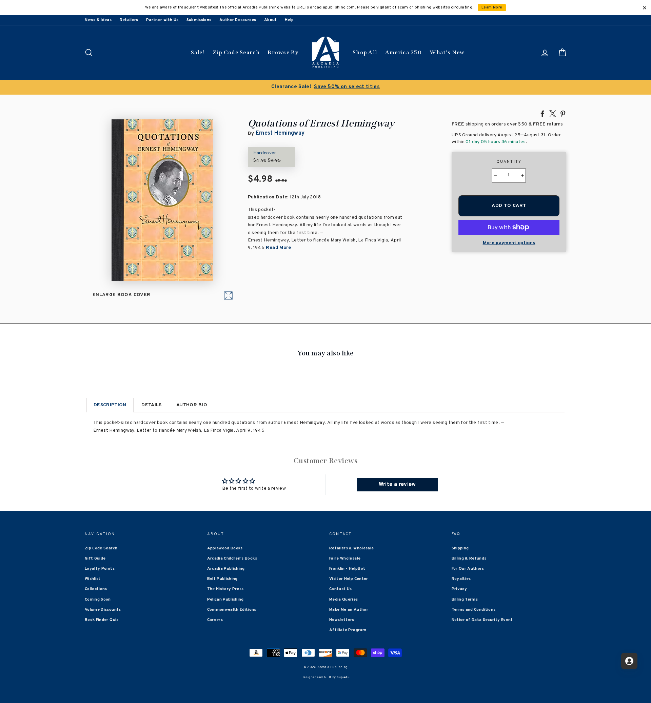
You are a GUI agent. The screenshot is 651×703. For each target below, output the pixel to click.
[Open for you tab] (629, 661)
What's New (447, 52)
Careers (215, 620)
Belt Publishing (222, 579)
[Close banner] (645, 8)
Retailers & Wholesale (351, 548)
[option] (325, 87)
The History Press (225, 589)
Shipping (460, 548)
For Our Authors (468, 568)
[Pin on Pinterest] (562, 113)
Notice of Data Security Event (482, 620)
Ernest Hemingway (280, 133)
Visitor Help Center (348, 579)
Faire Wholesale (344, 558)
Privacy (459, 589)
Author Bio (192, 405)
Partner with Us (162, 20)
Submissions (199, 20)
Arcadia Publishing (226, 568)
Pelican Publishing (225, 599)
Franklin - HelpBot (347, 568)
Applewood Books (225, 548)
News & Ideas (98, 20)
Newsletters (341, 620)
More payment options (509, 243)
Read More (277, 248)
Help (289, 20)
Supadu (343, 677)
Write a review (397, 484)
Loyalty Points (100, 568)
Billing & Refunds (469, 558)
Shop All (365, 52)
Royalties (461, 579)
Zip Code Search (236, 52)
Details (151, 405)
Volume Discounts (103, 609)
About (270, 20)
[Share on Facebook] (542, 113)
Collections (96, 589)
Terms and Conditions (474, 609)
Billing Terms (465, 599)
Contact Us (340, 589)
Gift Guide (95, 558)
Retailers (129, 20)
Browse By (283, 52)
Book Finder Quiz (102, 620)
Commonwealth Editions (231, 609)
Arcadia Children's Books (232, 558)
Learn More (491, 7)
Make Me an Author (348, 609)
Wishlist (93, 579)
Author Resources (237, 20)
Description (110, 405)
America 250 (403, 52)
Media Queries (343, 599)
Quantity (509, 161)
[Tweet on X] (552, 113)
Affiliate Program (347, 630)
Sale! (198, 52)
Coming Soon (98, 599)
